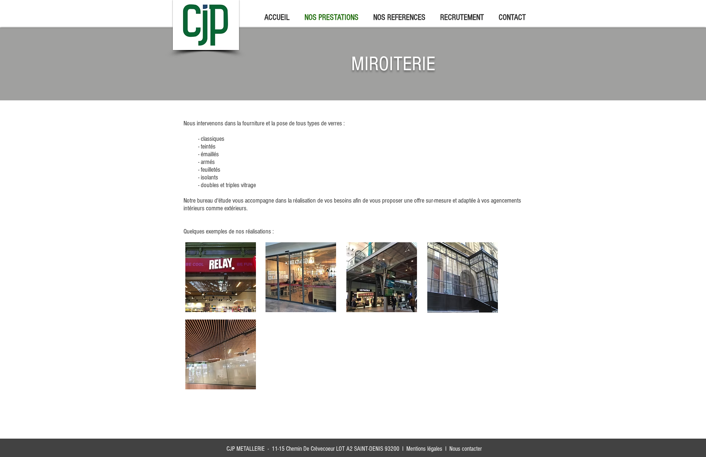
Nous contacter (465, 448)
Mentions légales (424, 448)
